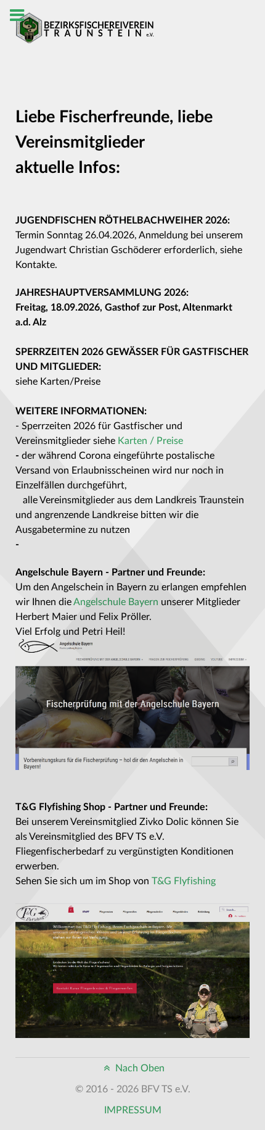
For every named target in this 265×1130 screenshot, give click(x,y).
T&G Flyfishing (184, 881)
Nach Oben (139, 1068)
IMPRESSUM (132, 1110)
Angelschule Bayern (115, 602)
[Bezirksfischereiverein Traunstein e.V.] (84, 27)
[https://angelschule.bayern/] (132, 704)
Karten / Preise (150, 441)
